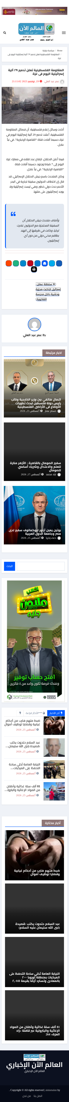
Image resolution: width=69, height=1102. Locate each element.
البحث (10, 566)
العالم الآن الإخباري (34, 1064)
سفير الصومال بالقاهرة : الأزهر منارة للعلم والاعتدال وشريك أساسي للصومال (35, 466)
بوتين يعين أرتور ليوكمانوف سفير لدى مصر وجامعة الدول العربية (35, 532)
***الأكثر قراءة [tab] (34, 713)
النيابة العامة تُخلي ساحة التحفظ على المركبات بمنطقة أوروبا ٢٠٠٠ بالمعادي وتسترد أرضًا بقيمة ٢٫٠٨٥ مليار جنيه (34, 979)
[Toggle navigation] (64, 33)
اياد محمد (51, 474)
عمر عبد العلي (51, 81)
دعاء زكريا (51, 538)
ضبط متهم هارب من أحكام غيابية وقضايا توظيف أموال (22, 722)
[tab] (19, 713)
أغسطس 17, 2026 (30, 474)
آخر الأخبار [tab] (55, 713)
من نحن (26, 1095)
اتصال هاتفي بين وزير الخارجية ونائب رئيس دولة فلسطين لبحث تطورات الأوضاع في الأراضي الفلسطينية (36, 403)
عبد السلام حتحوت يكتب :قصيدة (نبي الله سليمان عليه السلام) (24, 746)
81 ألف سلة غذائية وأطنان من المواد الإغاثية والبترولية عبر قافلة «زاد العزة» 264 (22, 790)
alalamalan (51, 1090)
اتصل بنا (38, 1095)
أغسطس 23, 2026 (29, 411)
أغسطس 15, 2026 (30, 538)
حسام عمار (50, 411)
